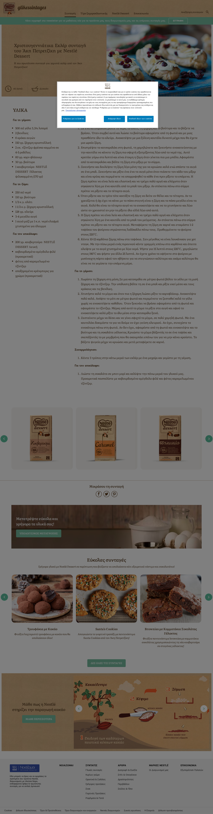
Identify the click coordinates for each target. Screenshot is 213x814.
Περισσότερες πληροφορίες (75, 110)
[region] (107, 104)
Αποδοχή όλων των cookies (140, 119)
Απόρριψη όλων (114, 119)
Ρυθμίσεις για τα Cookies (73, 119)
